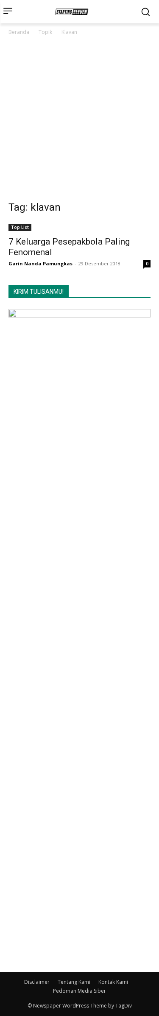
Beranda (18, 32)
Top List (20, 227)
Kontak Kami (113, 981)
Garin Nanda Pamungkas (40, 263)
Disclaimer (37, 981)
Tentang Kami (74, 981)
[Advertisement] (79, 120)
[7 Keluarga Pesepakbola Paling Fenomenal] (79, 226)
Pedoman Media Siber (79, 990)
